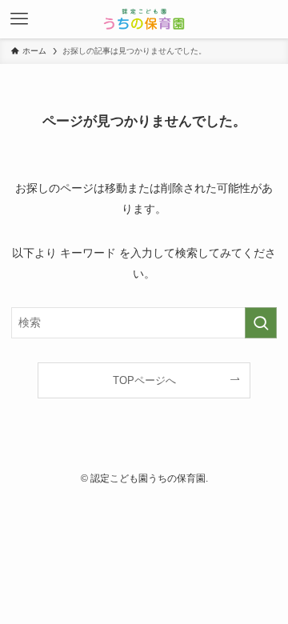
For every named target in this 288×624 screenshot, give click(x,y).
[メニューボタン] (19, 19)
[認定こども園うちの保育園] (144, 19)
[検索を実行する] (261, 322)
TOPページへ (144, 380)
